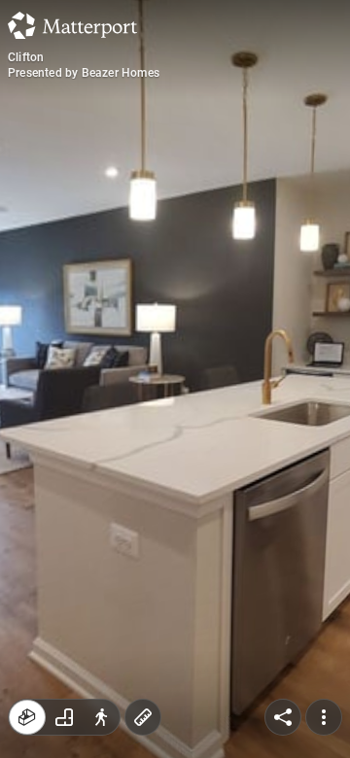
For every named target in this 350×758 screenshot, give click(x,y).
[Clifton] (175, 379)
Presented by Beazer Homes (83, 73)
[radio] (27, 717)
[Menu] (323, 717)
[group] (64, 717)
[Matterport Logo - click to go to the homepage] (72, 25)
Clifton (26, 57)
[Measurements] (142, 717)
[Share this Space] (282, 717)
